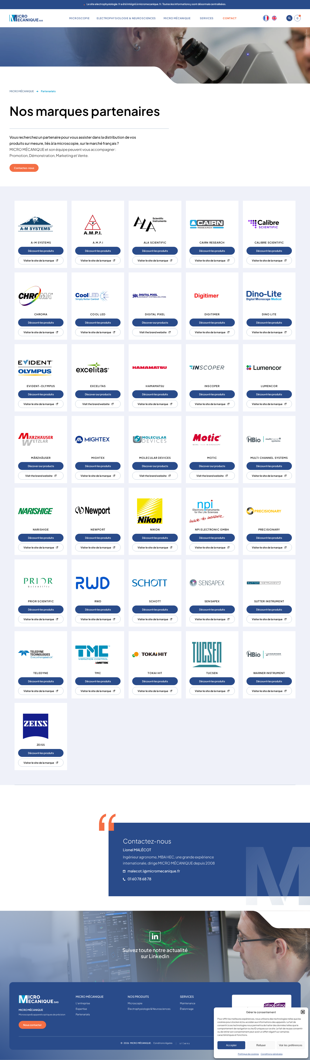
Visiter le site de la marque (39, 260)
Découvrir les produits (41, 250)
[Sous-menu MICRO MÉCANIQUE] (192, 18)
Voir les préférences (290, 1045)
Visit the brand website (153, 332)
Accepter (231, 1045)
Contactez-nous (24, 167)
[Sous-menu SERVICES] (215, 18)
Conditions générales (272, 1054)
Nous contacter (32, 1024)
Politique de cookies (248, 1054)
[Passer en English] (274, 18)
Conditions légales (162, 1043)
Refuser (261, 1045)
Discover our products (155, 322)
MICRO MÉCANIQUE (22, 91)
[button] (303, 1012)
